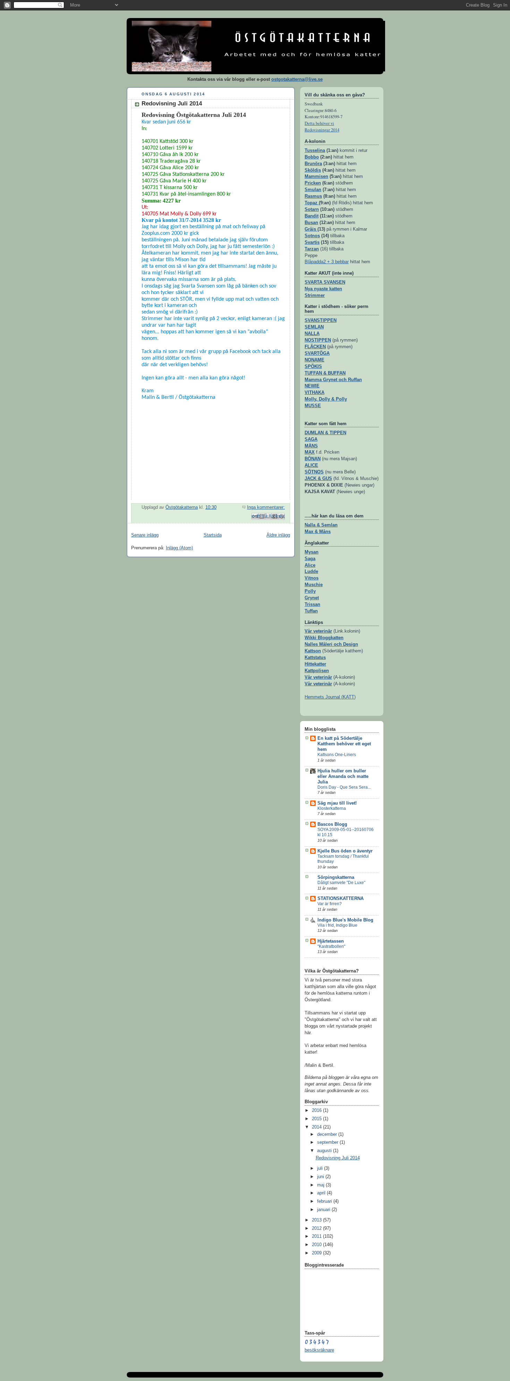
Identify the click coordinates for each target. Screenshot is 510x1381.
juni (321, 1176)
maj (321, 1185)
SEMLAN (314, 327)
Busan (311, 222)
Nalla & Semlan (321, 525)
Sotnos (312, 235)
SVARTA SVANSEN (325, 282)
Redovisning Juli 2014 (172, 103)
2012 (317, 1228)
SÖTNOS (314, 472)
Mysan (311, 552)
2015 (317, 1118)
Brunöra (313, 163)
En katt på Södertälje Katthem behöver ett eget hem (344, 744)
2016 (317, 1110)
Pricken (313, 183)
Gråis (310, 229)
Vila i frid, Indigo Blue (337, 925)
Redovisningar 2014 (322, 130)
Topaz (312, 202)
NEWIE (312, 386)
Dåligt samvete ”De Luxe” (341, 882)
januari (324, 1209)
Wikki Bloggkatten (324, 637)
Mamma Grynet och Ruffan (333, 379)
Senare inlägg (145, 535)
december (327, 1134)
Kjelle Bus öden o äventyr (345, 851)
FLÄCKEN (315, 346)
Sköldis (313, 170)
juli (320, 1168)
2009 (317, 1253)
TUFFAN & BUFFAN (325, 373)
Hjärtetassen (330, 941)
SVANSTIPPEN (321, 320)
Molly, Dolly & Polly (326, 399)
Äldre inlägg (278, 535)
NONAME (314, 360)
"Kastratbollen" (331, 946)
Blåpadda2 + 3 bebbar (327, 261)
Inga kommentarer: (266, 507)
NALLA (312, 333)
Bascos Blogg (332, 824)
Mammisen (316, 176)
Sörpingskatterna (335, 877)
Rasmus (313, 196)
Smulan (313, 189)
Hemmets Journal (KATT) (330, 697)
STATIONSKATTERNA (340, 898)
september (328, 1142)
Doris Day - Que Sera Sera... (344, 787)
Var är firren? (329, 903)
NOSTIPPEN (318, 340)
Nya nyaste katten (323, 288)
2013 (317, 1220)
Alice (310, 565)
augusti (325, 1150)
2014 (317, 1127)
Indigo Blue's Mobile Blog (345, 920)
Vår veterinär (318, 631)
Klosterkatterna (331, 808)
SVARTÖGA (317, 353)
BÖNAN (313, 458)
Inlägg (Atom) (179, 548)
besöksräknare (319, 1350)
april (322, 1193)
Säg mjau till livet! (337, 803)
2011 (317, 1236)
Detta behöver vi (319, 123)
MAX (310, 452)
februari (325, 1201)
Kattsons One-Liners (336, 754)
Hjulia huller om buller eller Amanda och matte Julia (342, 776)
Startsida (213, 535)
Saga (310, 558)
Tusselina (315, 150)
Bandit (311, 216)
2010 (317, 1244)
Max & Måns (318, 531)
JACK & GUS (318, 478)
